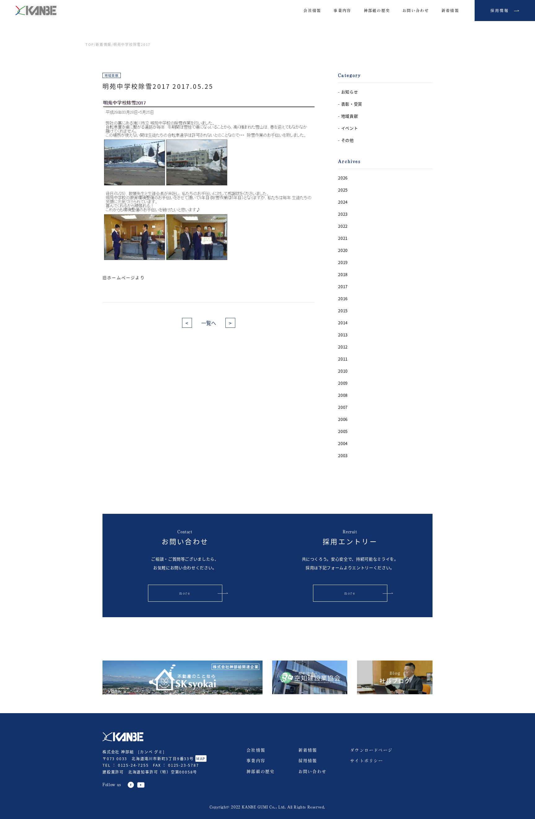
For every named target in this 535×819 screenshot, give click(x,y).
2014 (343, 323)
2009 (343, 383)
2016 (343, 298)
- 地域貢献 (348, 116)
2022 (343, 226)
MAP (201, 758)
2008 (343, 395)
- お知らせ (348, 92)
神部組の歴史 (260, 771)
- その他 (346, 140)
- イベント (348, 128)
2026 (343, 178)
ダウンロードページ (371, 750)
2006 (343, 419)
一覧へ (208, 323)
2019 (343, 262)
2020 (343, 250)
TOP (89, 44)
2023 (343, 214)
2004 (343, 443)
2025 (343, 190)
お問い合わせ (312, 771)
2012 (343, 347)
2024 (343, 202)
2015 (343, 311)
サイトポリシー (366, 761)
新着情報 (103, 44)
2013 (343, 335)
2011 (343, 359)
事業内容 (255, 761)
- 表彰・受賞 (350, 104)
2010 (343, 371)
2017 (343, 286)
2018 (343, 274)
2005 (343, 431)
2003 (343, 455)
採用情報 (307, 761)
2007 (343, 407)
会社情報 (255, 750)
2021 (343, 238)
